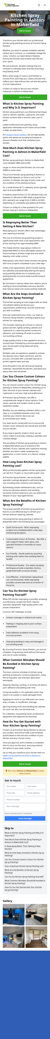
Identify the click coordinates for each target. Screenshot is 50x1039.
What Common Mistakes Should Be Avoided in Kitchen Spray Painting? (25, 882)
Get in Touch (25, 97)
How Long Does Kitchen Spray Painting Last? (24, 866)
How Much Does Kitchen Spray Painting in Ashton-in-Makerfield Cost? (23, 840)
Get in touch (25, 31)
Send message (25, 818)
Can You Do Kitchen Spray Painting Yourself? (24, 876)
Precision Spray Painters (16, 134)
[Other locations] (39, 5)
